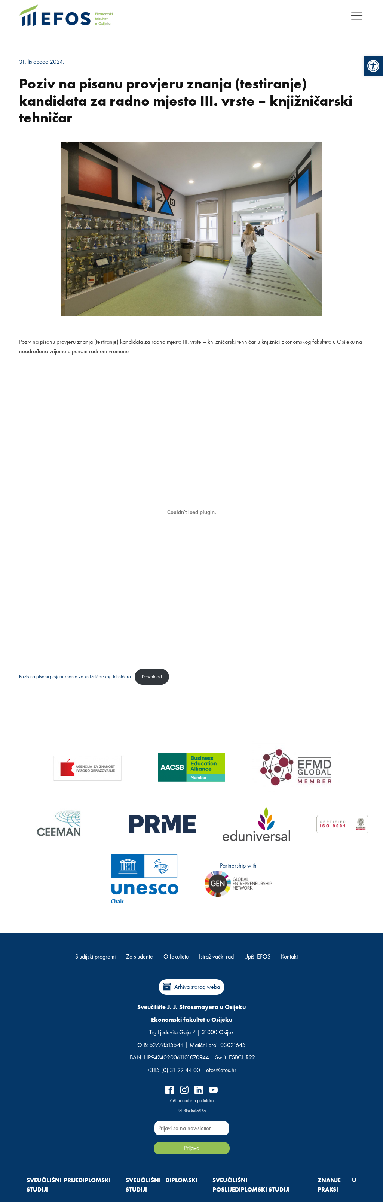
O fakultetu (176, 956)
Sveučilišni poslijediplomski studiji (251, 1185)
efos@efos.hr (221, 1070)
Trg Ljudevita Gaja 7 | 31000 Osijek (191, 1032)
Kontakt (289, 956)
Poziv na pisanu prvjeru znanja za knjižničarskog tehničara (75, 676)
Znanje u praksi (337, 1185)
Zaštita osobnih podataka (191, 1100)
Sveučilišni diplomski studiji (161, 1185)
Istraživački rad (216, 956)
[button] (373, 66)
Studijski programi (95, 956)
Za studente (139, 956)
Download (152, 676)
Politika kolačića (191, 1111)
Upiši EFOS (257, 956)
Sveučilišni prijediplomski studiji (69, 1185)
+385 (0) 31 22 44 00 (173, 1070)
